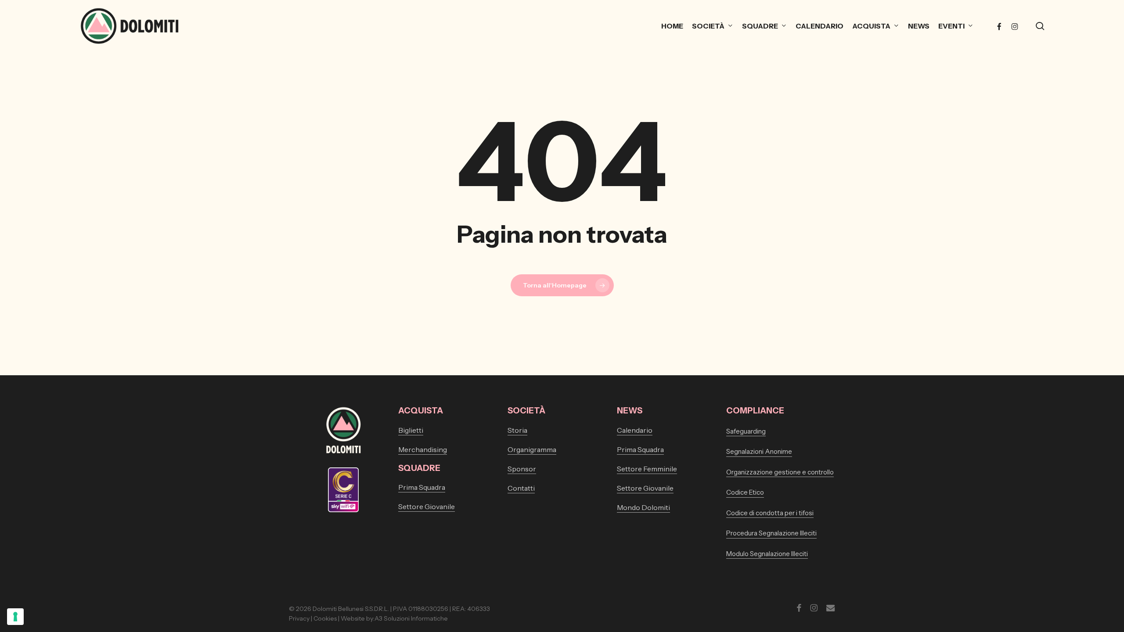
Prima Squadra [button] (421, 487)
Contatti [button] (521, 488)
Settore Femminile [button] (647, 468)
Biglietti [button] (410, 430)
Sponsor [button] (522, 468)
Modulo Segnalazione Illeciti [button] (767, 553)
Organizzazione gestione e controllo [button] (780, 472)
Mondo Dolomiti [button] (643, 507)
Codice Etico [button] (745, 492)
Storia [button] (517, 430)
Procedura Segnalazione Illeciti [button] (771, 533)
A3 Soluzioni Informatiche (411, 618)
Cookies (325, 618)
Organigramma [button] (532, 449)
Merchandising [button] (422, 449)
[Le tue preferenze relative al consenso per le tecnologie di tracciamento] (15, 616)
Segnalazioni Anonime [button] (759, 451)
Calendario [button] (634, 430)
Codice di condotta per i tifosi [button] (770, 513)
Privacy (299, 618)
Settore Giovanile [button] (426, 506)
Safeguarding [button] (746, 431)
